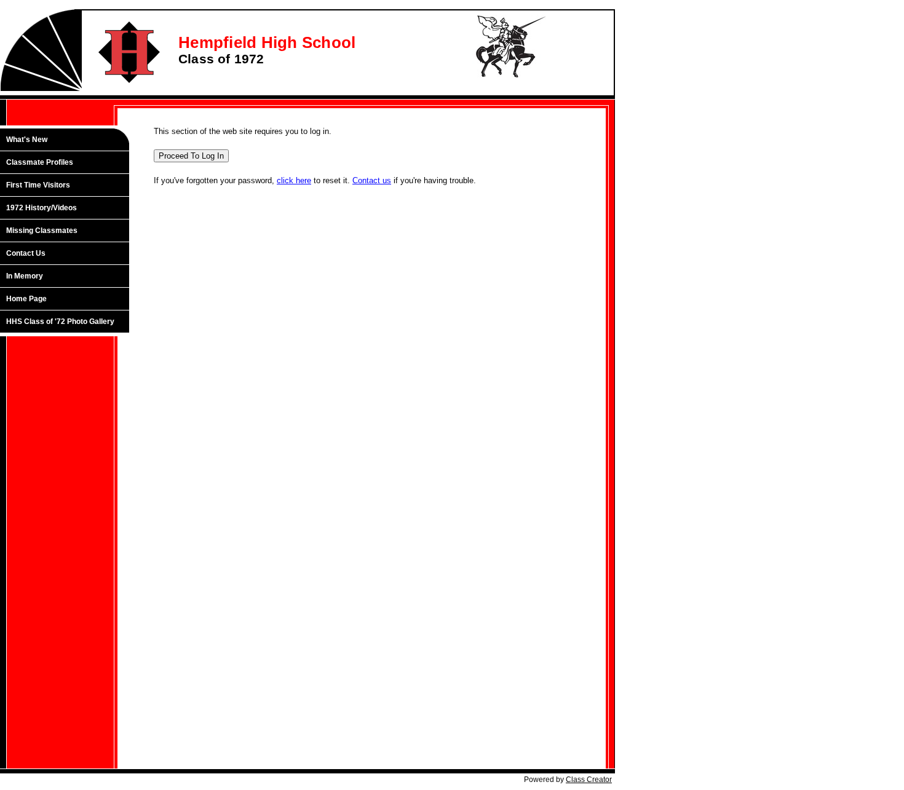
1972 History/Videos (41, 207)
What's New (26, 139)
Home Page (26, 298)
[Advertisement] (71, 539)
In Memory (24, 276)
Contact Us (26, 253)
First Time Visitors (38, 185)
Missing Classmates (41, 230)
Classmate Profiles (39, 162)
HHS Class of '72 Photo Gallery (60, 321)
